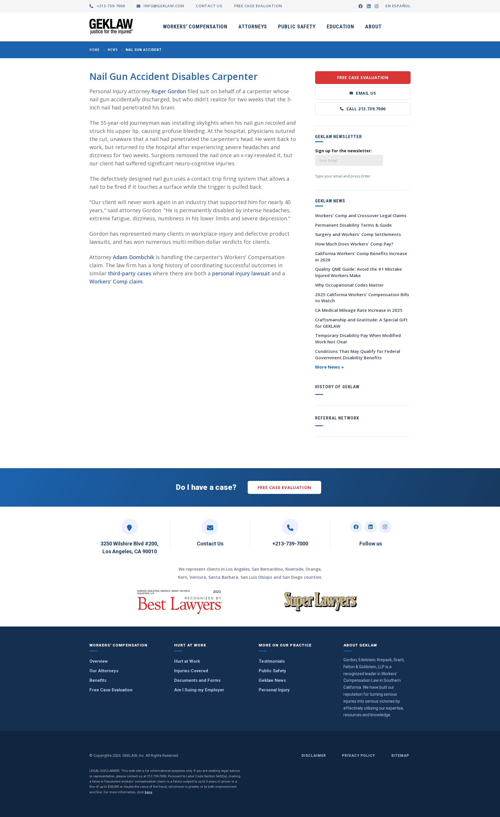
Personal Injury (274, 690)
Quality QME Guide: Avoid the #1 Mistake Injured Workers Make (358, 272)
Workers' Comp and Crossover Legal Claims (361, 215)
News (113, 50)
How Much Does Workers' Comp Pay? (354, 244)
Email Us (366, 93)
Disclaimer (314, 756)
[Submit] (403, 153)
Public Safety (297, 26)
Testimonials (272, 661)
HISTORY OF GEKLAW (337, 386)
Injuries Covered (191, 670)
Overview (98, 661)
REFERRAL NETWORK (337, 418)
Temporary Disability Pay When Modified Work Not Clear (358, 338)
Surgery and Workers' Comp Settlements (358, 234)
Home (94, 50)
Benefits (97, 680)
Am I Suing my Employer (199, 690)
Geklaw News (272, 680)
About (373, 26)
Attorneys (252, 26)
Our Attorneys (103, 670)
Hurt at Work (187, 661)
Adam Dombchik (133, 257)
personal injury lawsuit (241, 273)
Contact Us (210, 544)
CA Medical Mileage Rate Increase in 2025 (358, 310)
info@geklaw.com (163, 5)
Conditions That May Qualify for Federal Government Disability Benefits (357, 354)
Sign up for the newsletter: (343, 150)
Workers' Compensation (195, 26)
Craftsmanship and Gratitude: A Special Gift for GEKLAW (361, 323)
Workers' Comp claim (116, 281)
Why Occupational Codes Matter (349, 285)
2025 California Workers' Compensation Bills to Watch (362, 298)
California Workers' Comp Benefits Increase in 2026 (361, 256)
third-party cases (129, 273)
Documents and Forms (197, 680)
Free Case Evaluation (362, 77)
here (148, 792)
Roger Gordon (168, 91)
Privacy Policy (358, 756)
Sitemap (400, 756)
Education (340, 26)
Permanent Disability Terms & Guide (353, 225)
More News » (329, 367)
